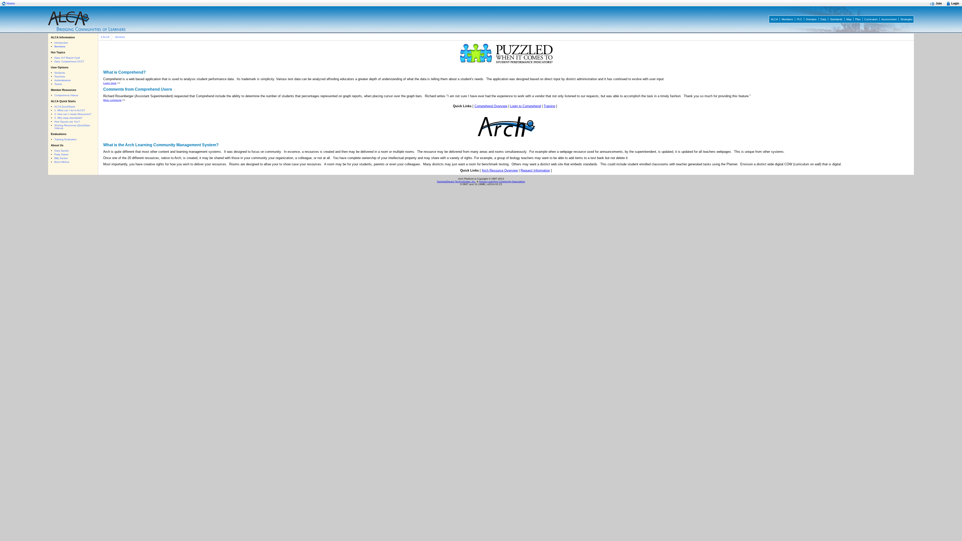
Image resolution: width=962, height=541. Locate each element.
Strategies (906, 19)
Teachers (59, 76)
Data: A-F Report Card (67, 57)
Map (849, 19)
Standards (836, 19)
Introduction (61, 42)
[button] (9, 3)
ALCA (774, 19)
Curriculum (871, 19)
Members (787, 19)
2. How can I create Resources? (72, 114)
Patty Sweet (61, 154)
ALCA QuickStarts (64, 106)
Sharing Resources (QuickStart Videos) (72, 126)
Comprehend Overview (490, 106)
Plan (858, 19)
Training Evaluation (65, 139)
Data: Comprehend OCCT (69, 61)
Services (120, 37)
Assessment (889, 19)
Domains (811, 19)
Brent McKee (61, 162)
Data (823, 19)
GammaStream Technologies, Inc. (456, 181)
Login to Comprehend (525, 106)
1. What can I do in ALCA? (69, 110)
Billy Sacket (61, 158)
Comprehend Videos (66, 95)
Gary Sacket (61, 150)
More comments (112, 100)
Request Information (535, 170)
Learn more (109, 83)
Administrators (62, 80)
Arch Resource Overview (500, 170)
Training (549, 106)
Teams (58, 84)
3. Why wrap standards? (68, 117)
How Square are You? (67, 121)
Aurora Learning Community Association (502, 181)
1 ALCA (105, 37)
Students (59, 72)
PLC (799, 19)
